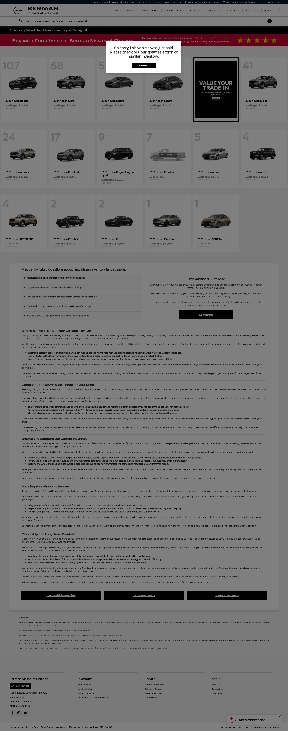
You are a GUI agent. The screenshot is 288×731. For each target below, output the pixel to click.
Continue (144, 65)
